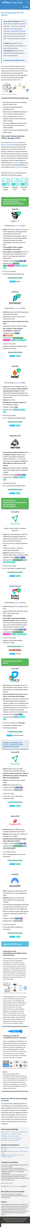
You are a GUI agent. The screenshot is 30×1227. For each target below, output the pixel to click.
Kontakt (22, 1221)
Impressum (8, 1221)
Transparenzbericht (9, 1183)
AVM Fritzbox (14, 142)
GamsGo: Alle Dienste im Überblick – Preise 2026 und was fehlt (14, 1131)
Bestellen (18, 356)
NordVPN (13, 31)
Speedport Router (5, 145)
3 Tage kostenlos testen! (15, 650)
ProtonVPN (21, 31)
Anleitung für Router (22, 340)
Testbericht (12, 281)
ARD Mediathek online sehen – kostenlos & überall (11, 1138)
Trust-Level (18, 225)
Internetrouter (15, 162)
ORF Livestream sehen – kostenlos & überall (10, 1140)
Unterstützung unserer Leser (15, 1186)
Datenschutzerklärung (15, 1221)
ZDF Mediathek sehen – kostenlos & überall (10, 1136)
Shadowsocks (9, 335)
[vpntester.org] (12, 2)
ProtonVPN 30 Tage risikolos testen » (14, 60)
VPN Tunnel (18, 167)
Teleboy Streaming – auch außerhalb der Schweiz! (11, 1134)
